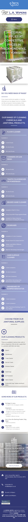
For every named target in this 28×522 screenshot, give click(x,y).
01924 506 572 (9, 484)
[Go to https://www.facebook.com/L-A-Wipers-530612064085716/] (14, 492)
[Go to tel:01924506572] (12, 4)
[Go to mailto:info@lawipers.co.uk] (16, 4)
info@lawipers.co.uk (10, 486)
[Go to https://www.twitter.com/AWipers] (14, 495)
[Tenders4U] (5, 502)
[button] (14, 19)
